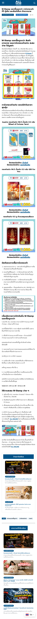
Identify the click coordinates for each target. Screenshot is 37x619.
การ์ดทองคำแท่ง (23, 518)
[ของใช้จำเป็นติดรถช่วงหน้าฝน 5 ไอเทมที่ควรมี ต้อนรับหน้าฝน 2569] (18, 595)
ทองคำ (30, 518)
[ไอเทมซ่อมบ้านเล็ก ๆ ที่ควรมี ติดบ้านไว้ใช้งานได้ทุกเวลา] (18, 467)
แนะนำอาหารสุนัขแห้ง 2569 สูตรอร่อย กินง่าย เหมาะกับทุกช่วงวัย (18, 504)
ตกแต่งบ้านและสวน (8, 15)
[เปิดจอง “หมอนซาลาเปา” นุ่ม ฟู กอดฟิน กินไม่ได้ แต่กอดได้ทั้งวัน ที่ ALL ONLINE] (18, 567)
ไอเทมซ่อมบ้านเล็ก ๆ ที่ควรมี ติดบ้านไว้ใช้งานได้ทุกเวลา (18, 479)
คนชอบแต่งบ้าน (22, 14)
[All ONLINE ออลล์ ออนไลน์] (18, 2)
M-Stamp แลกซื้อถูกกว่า (12, 518)
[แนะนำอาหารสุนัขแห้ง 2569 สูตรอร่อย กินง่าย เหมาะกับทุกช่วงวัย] (18, 492)
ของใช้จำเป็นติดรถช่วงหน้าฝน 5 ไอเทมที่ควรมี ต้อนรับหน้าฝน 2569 (18, 608)
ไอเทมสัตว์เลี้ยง (9, 502)
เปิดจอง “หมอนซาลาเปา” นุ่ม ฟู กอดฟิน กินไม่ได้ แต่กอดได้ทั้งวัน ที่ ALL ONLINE (18, 580)
